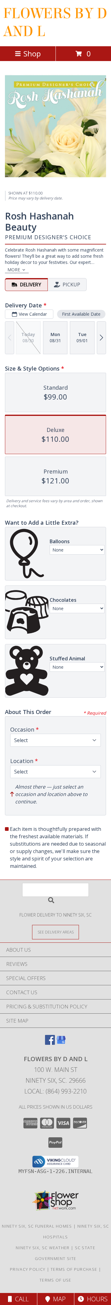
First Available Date (81, 314)
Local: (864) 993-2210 (55, 1091)
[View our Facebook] (50, 1042)
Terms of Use (55, 1280)
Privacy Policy (27, 1269)
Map (58, 1299)
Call (20, 1299)
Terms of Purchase (74, 1269)
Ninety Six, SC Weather (43, 1247)
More (13, 270)
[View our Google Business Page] (61, 1042)
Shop (32, 53)
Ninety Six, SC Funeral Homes (37, 1226)
